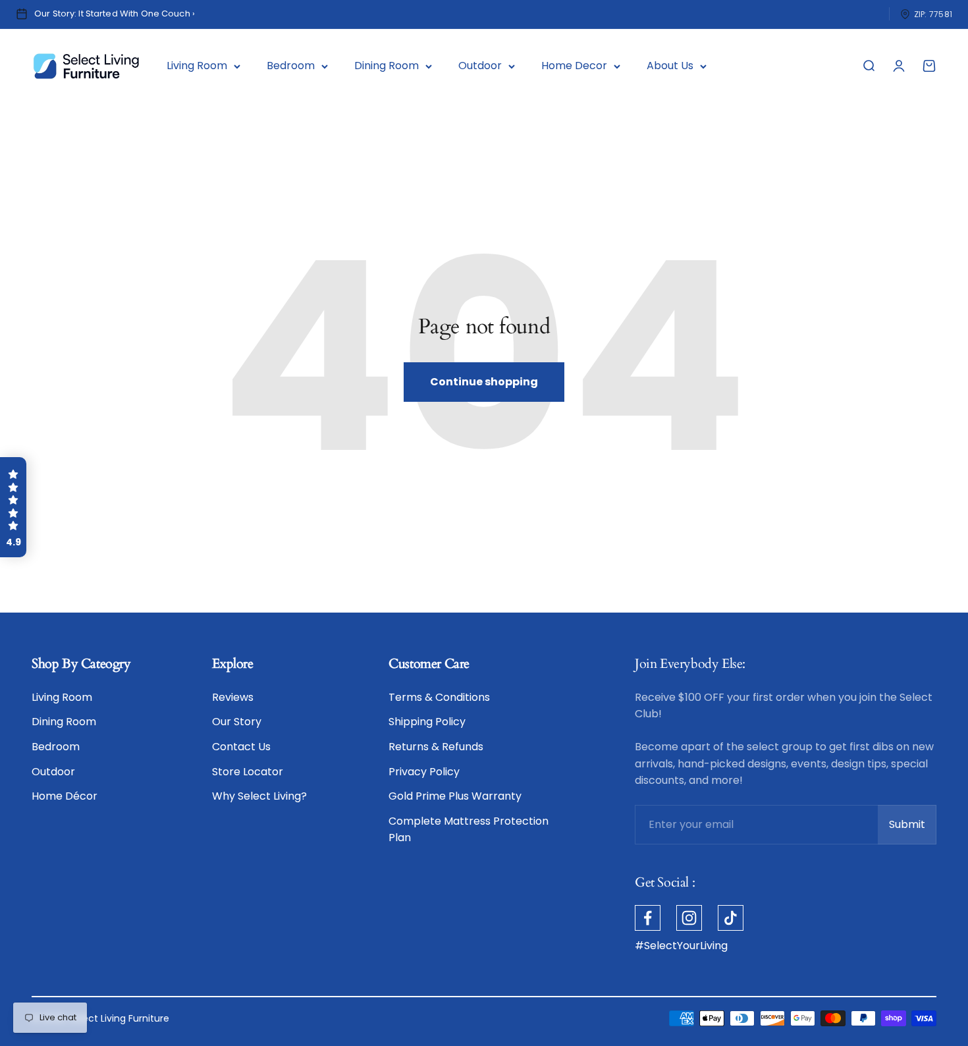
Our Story (236, 721)
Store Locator (247, 771)
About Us (670, 65)
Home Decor (574, 65)
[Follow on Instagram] (689, 918)
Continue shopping (484, 381)
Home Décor (64, 796)
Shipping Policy (427, 721)
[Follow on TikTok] (730, 918)
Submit (912, 828)
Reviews (233, 697)
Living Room (197, 65)
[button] (13, 507)
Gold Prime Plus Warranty (455, 796)
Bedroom (291, 65)
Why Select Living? (259, 796)
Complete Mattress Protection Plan (469, 829)
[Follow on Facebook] (648, 918)
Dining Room (386, 65)
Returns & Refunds (436, 746)
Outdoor (480, 65)
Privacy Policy (424, 771)
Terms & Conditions (439, 697)
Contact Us (241, 746)
